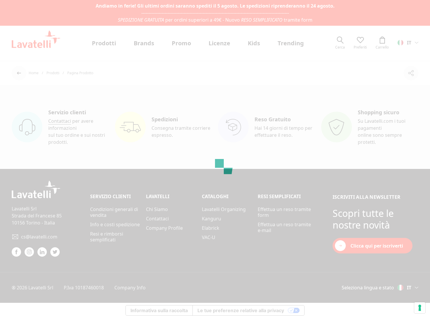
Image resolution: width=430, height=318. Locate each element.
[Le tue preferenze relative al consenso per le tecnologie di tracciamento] (419, 307)
